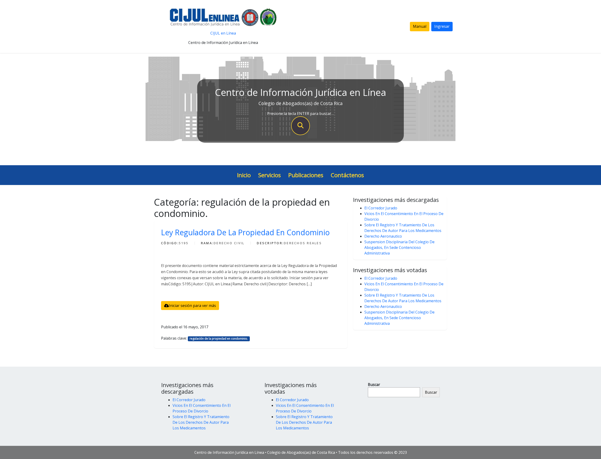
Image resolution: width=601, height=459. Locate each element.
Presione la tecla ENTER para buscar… (300, 113)
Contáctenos (347, 175)
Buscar (374, 384)
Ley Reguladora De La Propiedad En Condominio (245, 232)
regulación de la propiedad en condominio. (219, 339)
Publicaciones (305, 175)
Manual (419, 26)
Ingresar (442, 26)
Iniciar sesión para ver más (192, 305)
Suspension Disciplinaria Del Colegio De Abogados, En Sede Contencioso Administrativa (399, 247)
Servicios (269, 175)
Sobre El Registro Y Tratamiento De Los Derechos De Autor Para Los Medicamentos (201, 422)
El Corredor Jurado (380, 208)
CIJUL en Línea (223, 33)
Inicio (244, 175)
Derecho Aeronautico (383, 236)
